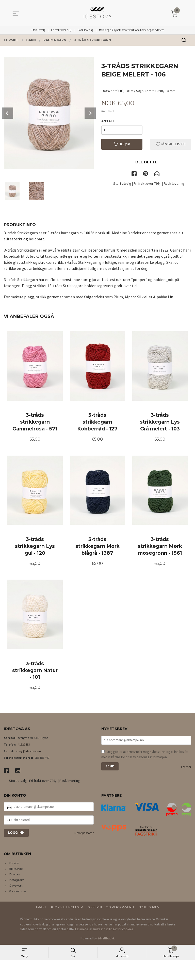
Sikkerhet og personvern (111, 907)
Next (90, 113)
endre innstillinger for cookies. (113, 929)
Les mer (186, 767)
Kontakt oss (17, 891)
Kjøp (125, 144)
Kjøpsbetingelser (67, 907)
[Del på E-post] (156, 174)
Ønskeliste (173, 144)
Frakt (41, 907)
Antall (108, 121)
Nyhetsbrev (149, 907)
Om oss (14, 874)
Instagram (16, 880)
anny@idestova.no (28, 751)
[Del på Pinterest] (145, 174)
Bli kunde (16, 869)
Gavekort (16, 885)
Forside (14, 863)
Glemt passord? (84, 833)
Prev (7, 113)
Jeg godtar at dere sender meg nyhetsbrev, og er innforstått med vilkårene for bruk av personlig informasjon (144, 755)
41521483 (24, 744)
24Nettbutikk (106, 938)
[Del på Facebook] (134, 174)
